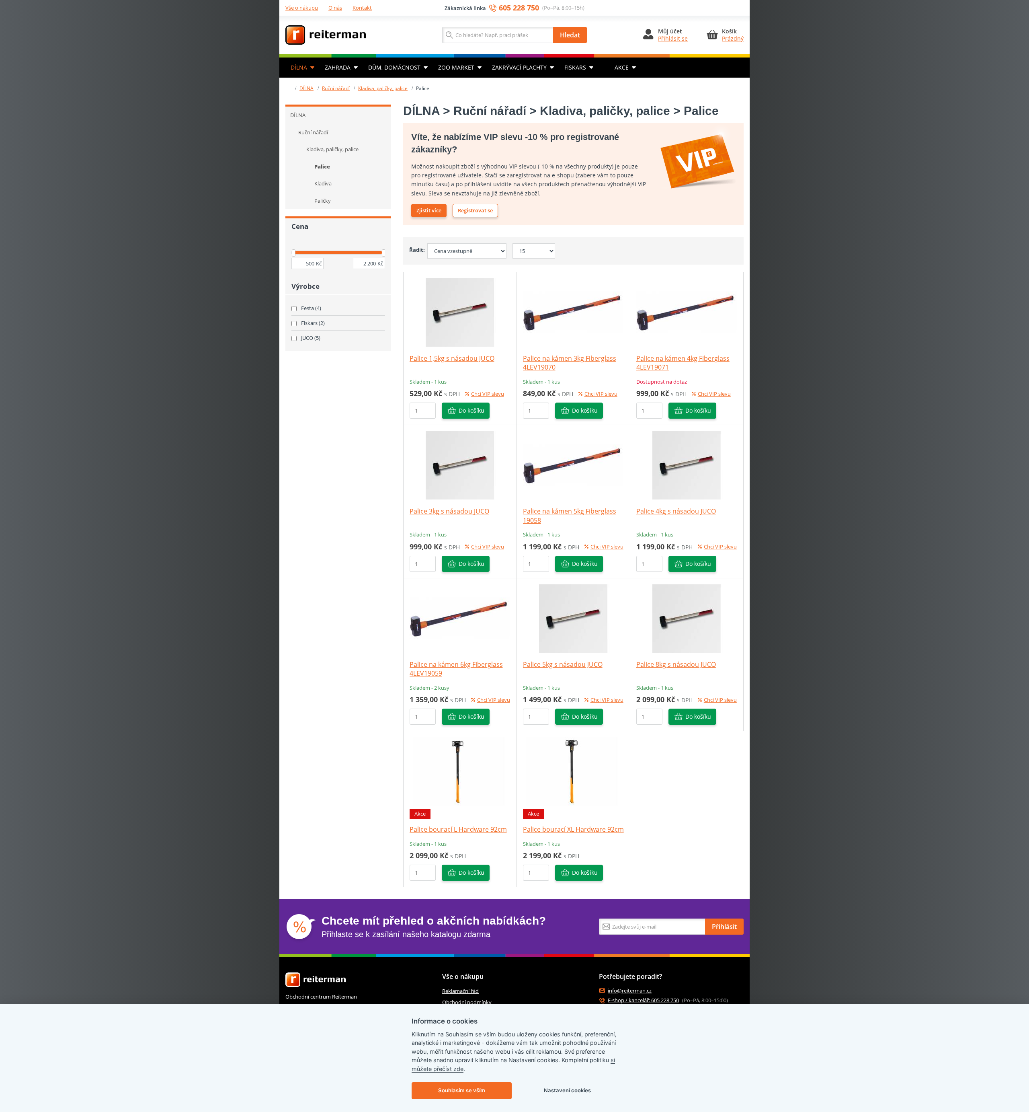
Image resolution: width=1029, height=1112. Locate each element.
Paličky (322, 200)
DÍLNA (299, 67)
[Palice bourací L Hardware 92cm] (460, 771)
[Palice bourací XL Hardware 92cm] (573, 771)
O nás (335, 7)
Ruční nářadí (336, 88)
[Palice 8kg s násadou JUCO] (686, 617)
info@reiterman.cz (630, 990)
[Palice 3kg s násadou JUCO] (460, 465)
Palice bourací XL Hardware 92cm (573, 829)
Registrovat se (475, 210)
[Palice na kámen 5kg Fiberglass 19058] (573, 465)
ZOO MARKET (456, 67)
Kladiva (323, 183)
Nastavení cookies (567, 1090)
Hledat (570, 35)
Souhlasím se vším (461, 1090)
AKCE (622, 67)
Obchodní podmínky (467, 1002)
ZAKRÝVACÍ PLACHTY (519, 67)
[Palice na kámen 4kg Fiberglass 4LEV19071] (686, 311)
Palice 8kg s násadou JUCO (676, 664)
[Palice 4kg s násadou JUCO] (686, 465)
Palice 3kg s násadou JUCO (449, 511)
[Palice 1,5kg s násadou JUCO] (460, 311)
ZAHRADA (338, 67)
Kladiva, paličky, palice (383, 88)
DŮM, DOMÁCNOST (394, 67)
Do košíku (471, 410)
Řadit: (415, 249)
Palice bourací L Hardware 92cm (458, 829)
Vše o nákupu (301, 7)
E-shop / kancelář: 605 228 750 (643, 1000)
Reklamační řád (460, 991)
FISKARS (575, 67)
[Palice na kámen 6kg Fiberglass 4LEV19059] (460, 617)
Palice (322, 166)
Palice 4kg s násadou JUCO (676, 511)
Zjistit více (428, 210)
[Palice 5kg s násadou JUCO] (573, 617)
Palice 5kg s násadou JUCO (563, 664)
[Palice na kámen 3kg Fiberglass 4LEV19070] (573, 311)
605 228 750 (519, 7)
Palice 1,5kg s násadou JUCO (452, 358)
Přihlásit (724, 926)
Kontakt (362, 7)
